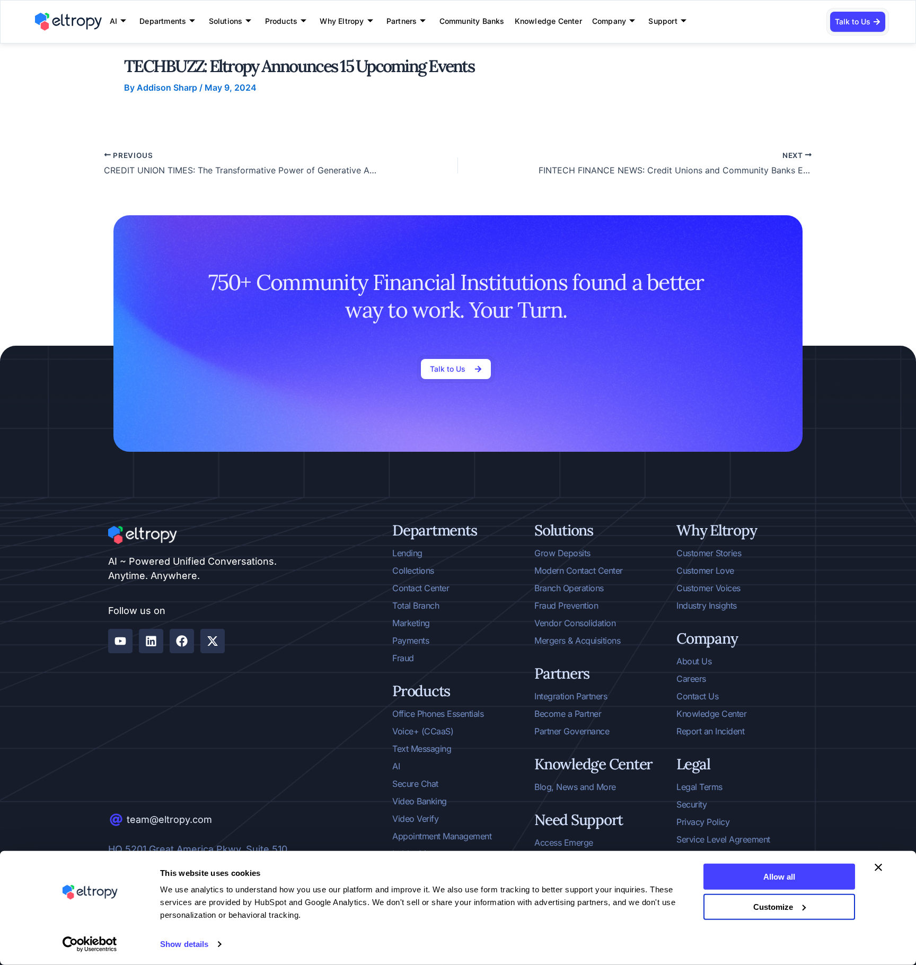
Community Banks (472, 20)
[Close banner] (878, 867)
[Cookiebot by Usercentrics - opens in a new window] (89, 944)
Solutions (226, 20)
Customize (773, 906)
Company (609, 20)
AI (113, 20)
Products (281, 20)
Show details (184, 944)
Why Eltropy (342, 20)
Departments (162, 20)
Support (662, 20)
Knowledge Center (548, 20)
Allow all (779, 876)
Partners (401, 20)
